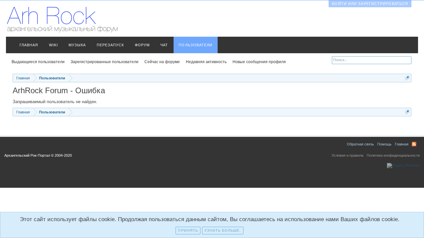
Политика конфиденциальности (393, 155)
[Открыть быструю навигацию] (407, 78)
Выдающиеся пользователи (38, 62)
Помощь (384, 144)
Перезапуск (110, 45)
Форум (142, 45)
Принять (188, 230)
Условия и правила (347, 155)
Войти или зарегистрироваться (370, 4)
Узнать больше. (222, 230)
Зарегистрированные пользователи (104, 62)
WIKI (53, 45)
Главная (29, 45)
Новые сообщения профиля (259, 62)
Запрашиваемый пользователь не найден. (55, 101)
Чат (164, 45)
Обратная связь (360, 144)
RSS (414, 144)
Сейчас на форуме (162, 62)
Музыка (77, 45)
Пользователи (195, 45)
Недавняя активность (206, 62)
